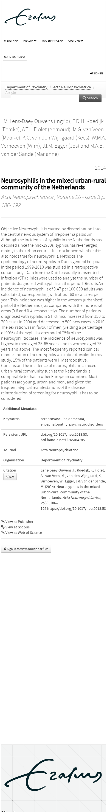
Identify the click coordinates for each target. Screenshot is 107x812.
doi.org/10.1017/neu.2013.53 (64, 434)
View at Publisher (19, 522)
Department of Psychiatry (26, 87)
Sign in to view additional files (27, 549)
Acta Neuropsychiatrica (72, 87)
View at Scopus (17, 527)
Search (92, 98)
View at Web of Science (23, 533)
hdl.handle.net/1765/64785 (63, 440)
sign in (98, 73)
